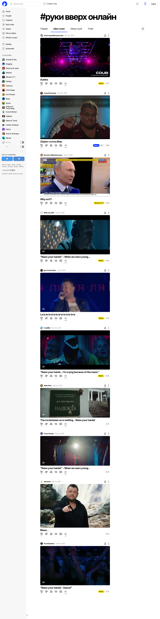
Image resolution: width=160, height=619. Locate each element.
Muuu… (44, 530)
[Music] (13, 99)
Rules (16, 166)
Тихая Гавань (49, 433)
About (4, 165)
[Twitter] (7, 159)
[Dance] (13, 129)
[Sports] (13, 103)
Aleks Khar (48, 385)
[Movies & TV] (13, 77)
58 (107, 145)
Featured (9, 20)
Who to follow (11, 33)
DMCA (21, 166)
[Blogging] (13, 64)
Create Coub (52, 4)
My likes (9, 44)
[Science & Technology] (13, 107)
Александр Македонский (53, 35)
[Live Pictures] (13, 94)
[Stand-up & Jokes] (13, 68)
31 (107, 424)
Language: (8, 170)
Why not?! (46, 199)
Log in (153, 4)
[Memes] (13, 138)
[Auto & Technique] (13, 133)
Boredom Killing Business (53, 155)
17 (107, 83)
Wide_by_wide (49, 212)
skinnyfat (47, 481)
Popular (8, 16)
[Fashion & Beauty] (13, 125)
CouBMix (47, 328)
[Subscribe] (22, 142)
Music (101, 83)
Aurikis (44, 79)
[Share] (105, 35)
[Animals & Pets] (13, 59)
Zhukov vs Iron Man (51, 141)
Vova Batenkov (49, 543)
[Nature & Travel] (13, 120)
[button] (143, 29)
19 (107, 318)
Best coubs (10, 24)
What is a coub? (11, 37)
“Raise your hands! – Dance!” (56, 587)
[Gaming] (13, 81)
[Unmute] (43, 136)
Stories (8, 29)
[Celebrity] (13, 116)
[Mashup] (13, 72)
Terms (4, 166)
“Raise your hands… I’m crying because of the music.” (69, 372)
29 (107, 261)
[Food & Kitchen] (13, 112)
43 (107, 534)
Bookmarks (10, 48)
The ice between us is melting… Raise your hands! (67, 420)
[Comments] (51, 83)
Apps (14, 165)
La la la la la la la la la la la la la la (57, 314)
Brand (19, 165)
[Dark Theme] (137, 4)
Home (8, 11)
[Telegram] (19, 159)
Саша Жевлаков (50, 93)
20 (107, 376)
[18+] (22, 147)
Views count (76, 28)
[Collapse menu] (27, 615)
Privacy (10, 166)
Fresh (90, 28)
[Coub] (4, 3)
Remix (96, 145)
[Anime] (13, 142)
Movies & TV (99, 203)
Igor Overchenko (50, 270)
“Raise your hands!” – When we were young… (65, 256)
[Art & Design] (13, 90)
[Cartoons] (13, 86)
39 (107, 203)
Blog (9, 165)
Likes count (59, 28)
